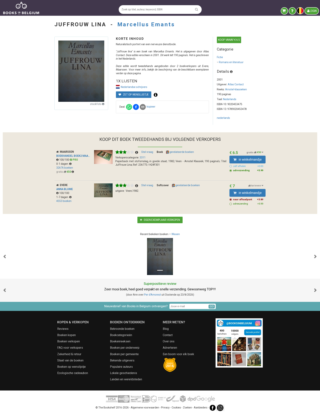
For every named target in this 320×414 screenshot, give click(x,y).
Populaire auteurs (121, 366)
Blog (166, 329)
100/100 (64, 159)
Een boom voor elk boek (178, 354)
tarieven (256, 185)
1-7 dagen (62, 197)
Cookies (176, 407)
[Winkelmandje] (284, 11)
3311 (143, 157)
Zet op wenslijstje (135, 94)
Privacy (165, 407)
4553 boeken (63, 201)
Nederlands (229, 99)
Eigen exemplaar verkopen (161, 219)
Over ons (168, 341)
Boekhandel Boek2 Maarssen (76, 155)
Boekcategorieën (121, 335)
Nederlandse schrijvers (134, 87)
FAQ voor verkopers (70, 347)
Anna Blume (64, 189)
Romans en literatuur (230, 62)
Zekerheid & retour (69, 354)
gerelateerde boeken (181, 151)
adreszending (248, 170)
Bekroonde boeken (122, 329)
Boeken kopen (66, 335)
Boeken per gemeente (124, 354)
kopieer (151, 106)
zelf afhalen (248, 166)
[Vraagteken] (292, 11)
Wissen (175, 234)
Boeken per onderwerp (124, 347)
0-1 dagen (62, 163)
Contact (168, 335)
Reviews (63, 329)
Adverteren (170, 347)
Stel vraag (147, 151)
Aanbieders (200, 407)
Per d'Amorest (152, 294)
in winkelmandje (250, 159)
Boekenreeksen (120, 341)
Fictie (220, 57)
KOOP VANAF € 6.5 (229, 39)
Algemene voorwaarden (145, 407)
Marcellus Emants (146, 24)
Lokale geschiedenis (123, 373)
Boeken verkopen (68, 341)
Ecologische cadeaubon (72, 373)
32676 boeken (64, 167)
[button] (4, 256)
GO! (212, 306)
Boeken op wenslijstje (71, 366)
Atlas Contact (236, 84)
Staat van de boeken (70, 360)
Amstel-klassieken (236, 89)
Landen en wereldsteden (126, 379)
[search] (196, 9)
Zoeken (187, 407)
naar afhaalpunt (248, 199)
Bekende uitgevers (122, 360)
